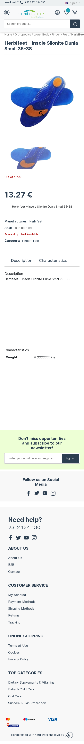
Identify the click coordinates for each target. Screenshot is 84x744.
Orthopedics (23, 34)
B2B (11, 565)
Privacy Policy (18, 659)
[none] (72, 3)
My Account (17, 595)
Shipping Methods (21, 608)
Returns (13, 615)
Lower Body (41, 34)
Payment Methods (22, 602)
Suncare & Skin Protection (27, 703)
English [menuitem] (73, 2)
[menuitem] (72, 3)
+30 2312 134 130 (35, 2)
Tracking (14, 622)
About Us (15, 558)
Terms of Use (18, 645)
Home (8, 34)
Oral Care (14, 696)
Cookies (14, 652)
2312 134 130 (24, 527)
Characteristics (53, 260)
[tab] (21, 260)
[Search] (75, 23)
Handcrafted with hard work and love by (38, 734)
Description (21, 260)
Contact (14, 572)
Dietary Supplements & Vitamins (31, 682)
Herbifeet (35, 221)
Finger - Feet (60, 34)
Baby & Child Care (21, 689)
